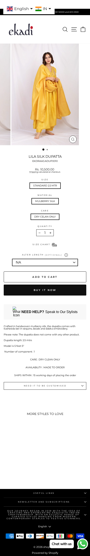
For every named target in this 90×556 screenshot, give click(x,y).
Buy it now (45, 290)
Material (45, 195)
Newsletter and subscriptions (44, 502)
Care (45, 211)
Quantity (45, 226)
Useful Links (44, 493)
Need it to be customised (45, 385)
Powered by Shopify (45, 552)
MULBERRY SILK (45, 201)
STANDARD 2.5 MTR (45, 185)
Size (45, 180)
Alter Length (42, 255)
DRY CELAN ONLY (45, 216)
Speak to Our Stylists (49, 312)
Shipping (33, 172)
